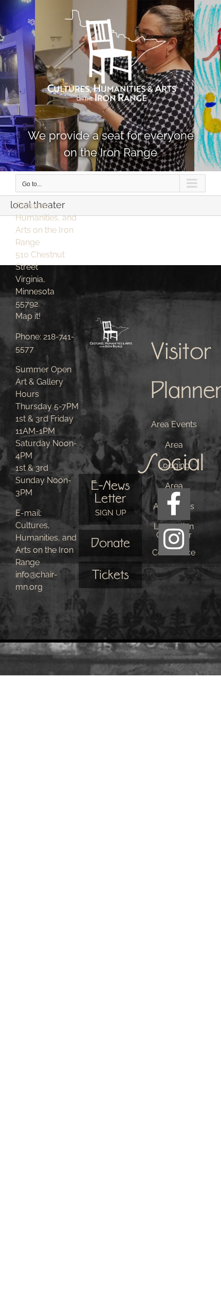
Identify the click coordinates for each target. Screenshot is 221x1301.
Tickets (110, 575)
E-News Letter (110, 497)
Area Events (174, 424)
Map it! (28, 316)
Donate (110, 543)
